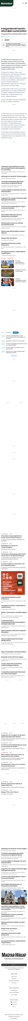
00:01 (3, 336)
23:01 (3, 344)
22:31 (3, 347)
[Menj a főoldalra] (6, 3)
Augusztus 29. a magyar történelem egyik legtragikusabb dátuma (15, 352)
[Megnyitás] (26, 3)
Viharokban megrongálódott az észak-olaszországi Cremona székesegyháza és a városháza (20, 264)
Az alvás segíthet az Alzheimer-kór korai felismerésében (15, 348)
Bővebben (14, 355)
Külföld (5, 284)
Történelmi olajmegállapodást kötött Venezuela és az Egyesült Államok (21, 281)
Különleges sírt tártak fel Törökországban (20, 270)
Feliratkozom (14, 964)
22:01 (3, 351)
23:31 (3, 341)
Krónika (5, 266)
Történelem (6, 275)
